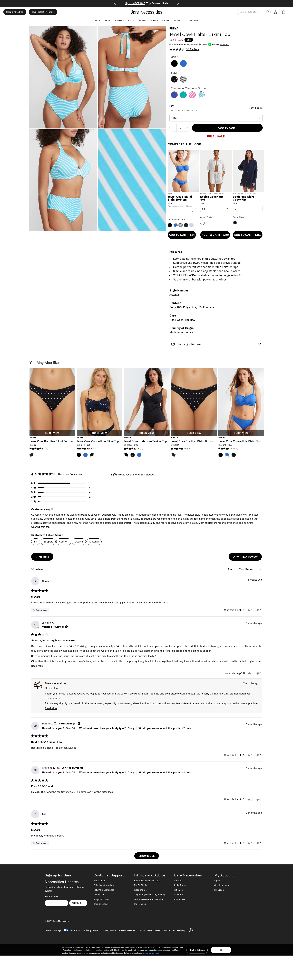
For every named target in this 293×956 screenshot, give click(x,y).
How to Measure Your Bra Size (148, 899)
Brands (193, 20)
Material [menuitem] (94, 541)
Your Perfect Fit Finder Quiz (147, 880)
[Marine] (183, 97)
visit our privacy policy (151, 953)
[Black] (174, 81)
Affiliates (178, 889)
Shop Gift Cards (101, 899)
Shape (166, 20)
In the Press (179, 885)
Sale (97, 20)
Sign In (217, 880)
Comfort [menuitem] (63, 541)
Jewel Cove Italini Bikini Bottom (180, 198)
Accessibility (179, 930)
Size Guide (256, 108)
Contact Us (99, 894)
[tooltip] (52, 509)
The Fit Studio (140, 885)
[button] (284, 12)
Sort (231, 569)
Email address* (52, 896)
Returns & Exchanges (104, 889)
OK (221, 950)
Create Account (221, 885)
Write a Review (249, 558)
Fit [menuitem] (35, 541)
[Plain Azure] (183, 66)
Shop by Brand (101, 904)
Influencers (179, 899)
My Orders (219, 889)
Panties (119, 20)
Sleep (142, 20)
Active (154, 20)
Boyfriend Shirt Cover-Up (243, 198)
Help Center (99, 880)
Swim (131, 20)
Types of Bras (140, 889)
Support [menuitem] (48, 541)
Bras (107, 20)
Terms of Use (145, 930)
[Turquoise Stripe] (201, 97)
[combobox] (216, 118)
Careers (178, 880)
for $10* (146, 3)
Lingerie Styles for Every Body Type (150, 894)
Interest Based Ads (127, 930)
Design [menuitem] (79, 541)
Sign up (78, 903)
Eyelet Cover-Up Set (211, 198)
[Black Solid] (174, 66)
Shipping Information (104, 885)
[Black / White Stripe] (183, 81)
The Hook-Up (140, 904)
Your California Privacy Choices (84, 930)
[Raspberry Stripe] (192, 97)
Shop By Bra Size (14, 11)
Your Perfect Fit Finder (43, 11)
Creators (178, 894)
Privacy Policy (109, 930)
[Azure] (174, 97)
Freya (173, 28)
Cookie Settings (197, 950)
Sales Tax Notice (162, 930)
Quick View (52, 433)
